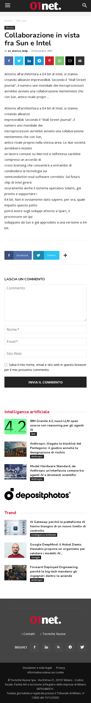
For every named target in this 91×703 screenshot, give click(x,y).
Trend (10, 513)
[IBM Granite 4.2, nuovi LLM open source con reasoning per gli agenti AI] (15, 426)
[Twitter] (82, 647)
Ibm (33, 433)
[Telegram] (70, 647)
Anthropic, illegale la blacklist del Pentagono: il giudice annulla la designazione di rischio (55, 448)
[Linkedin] (46, 647)
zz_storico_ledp (18, 50)
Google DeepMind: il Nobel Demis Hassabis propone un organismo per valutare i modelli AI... (57, 548)
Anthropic (37, 456)
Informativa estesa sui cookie (45, 672)
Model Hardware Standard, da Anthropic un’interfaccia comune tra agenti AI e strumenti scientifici (57, 470)
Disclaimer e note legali (37, 668)
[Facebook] (34, 647)
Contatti (29, 634)
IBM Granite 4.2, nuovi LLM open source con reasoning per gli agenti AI (57, 425)
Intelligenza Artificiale (43, 534)
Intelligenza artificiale (26, 412)
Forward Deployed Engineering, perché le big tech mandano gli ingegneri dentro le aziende (54, 571)
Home (8, 21)
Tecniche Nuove (54, 634)
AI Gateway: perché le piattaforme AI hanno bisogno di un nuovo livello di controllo (58, 526)
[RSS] (58, 647)
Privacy (60, 668)
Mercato (21, 21)
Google (35, 557)
